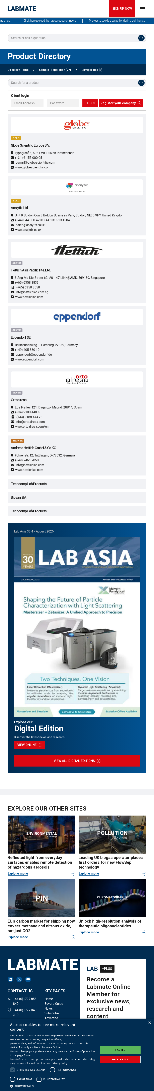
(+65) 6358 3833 (27, 282)
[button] (53, 1086)
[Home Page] (22, 8)
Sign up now (122, 8)
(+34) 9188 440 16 (28, 412)
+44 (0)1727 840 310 (24, 1012)
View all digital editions (74, 761)
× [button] (149, 1022)
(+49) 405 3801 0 (27, 350)
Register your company (118, 103)
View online (26, 745)
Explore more (18, 873)
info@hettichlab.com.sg (32, 292)
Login (90, 103)
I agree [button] (120, 1050)
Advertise (51, 1018)
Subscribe (52, 1013)
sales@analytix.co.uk (30, 225)
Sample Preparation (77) (55, 69)
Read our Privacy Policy (54, 1063)
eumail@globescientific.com (35, 162)
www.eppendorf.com (29, 359)
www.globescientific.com (32, 167)
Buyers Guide (54, 1004)
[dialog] (77, 1055)
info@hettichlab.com (30, 465)
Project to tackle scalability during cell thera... (108, 20)
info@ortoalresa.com (30, 422)
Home (49, 999)
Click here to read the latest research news (40, 20)
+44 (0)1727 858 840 (24, 1001)
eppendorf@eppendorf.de (34, 354)
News (49, 1008)
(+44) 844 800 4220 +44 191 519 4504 (42, 220)
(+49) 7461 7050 (27, 460)
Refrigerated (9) (91, 69)
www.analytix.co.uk (28, 230)
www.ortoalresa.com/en (32, 426)
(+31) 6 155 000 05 (28, 158)
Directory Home (18, 69)
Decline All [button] (120, 1059)
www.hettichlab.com (29, 297)
